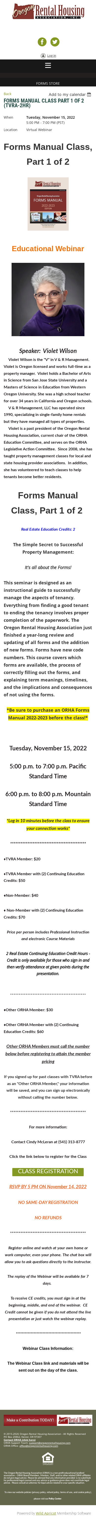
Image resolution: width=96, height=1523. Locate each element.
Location (10, 129)
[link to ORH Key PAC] (48, 1424)
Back (7, 93)
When (8, 117)
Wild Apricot (46, 1513)
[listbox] (70, 94)
